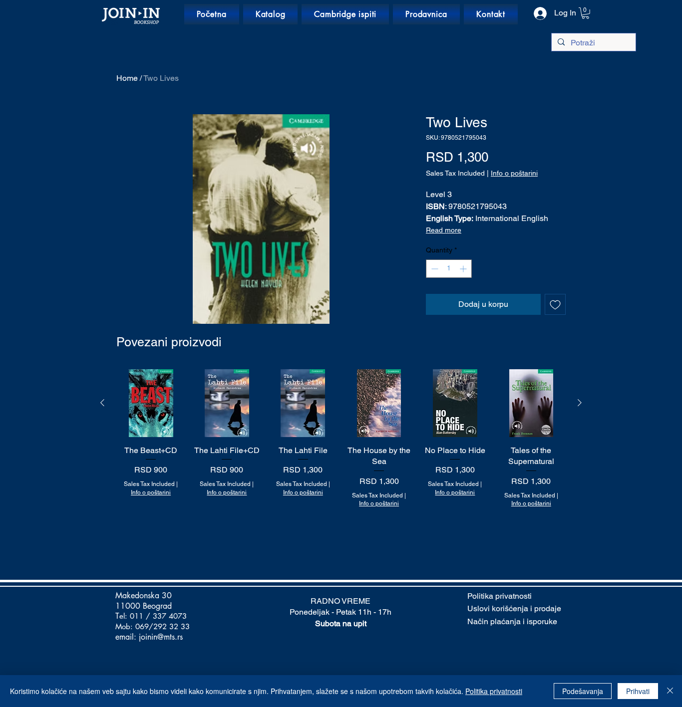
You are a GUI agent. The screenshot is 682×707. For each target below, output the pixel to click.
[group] (341, 461)
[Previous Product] (102, 403)
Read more (443, 230)
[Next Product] (580, 403)
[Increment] (464, 268)
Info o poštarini (514, 173)
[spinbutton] (449, 268)
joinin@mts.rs (161, 637)
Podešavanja (582, 691)
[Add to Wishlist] (555, 304)
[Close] (670, 691)
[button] (585, 13)
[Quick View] (151, 403)
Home (127, 78)
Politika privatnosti (493, 691)
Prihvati (638, 691)
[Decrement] (433, 268)
